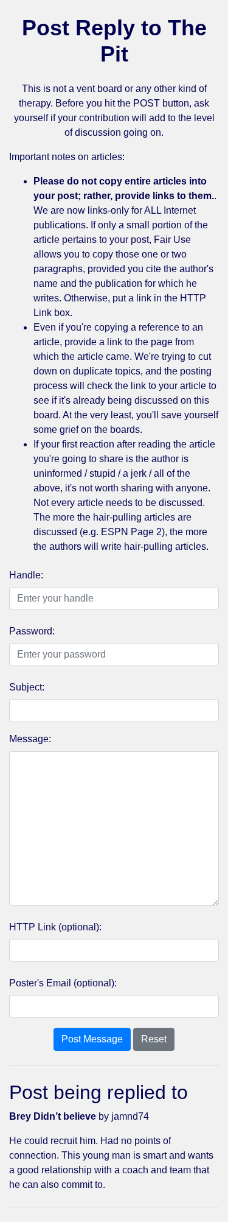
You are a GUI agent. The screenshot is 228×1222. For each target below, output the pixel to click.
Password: (32, 631)
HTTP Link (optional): (55, 927)
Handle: (26, 575)
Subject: (26, 687)
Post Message (92, 1039)
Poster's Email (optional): (63, 983)
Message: (30, 739)
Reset (154, 1039)
